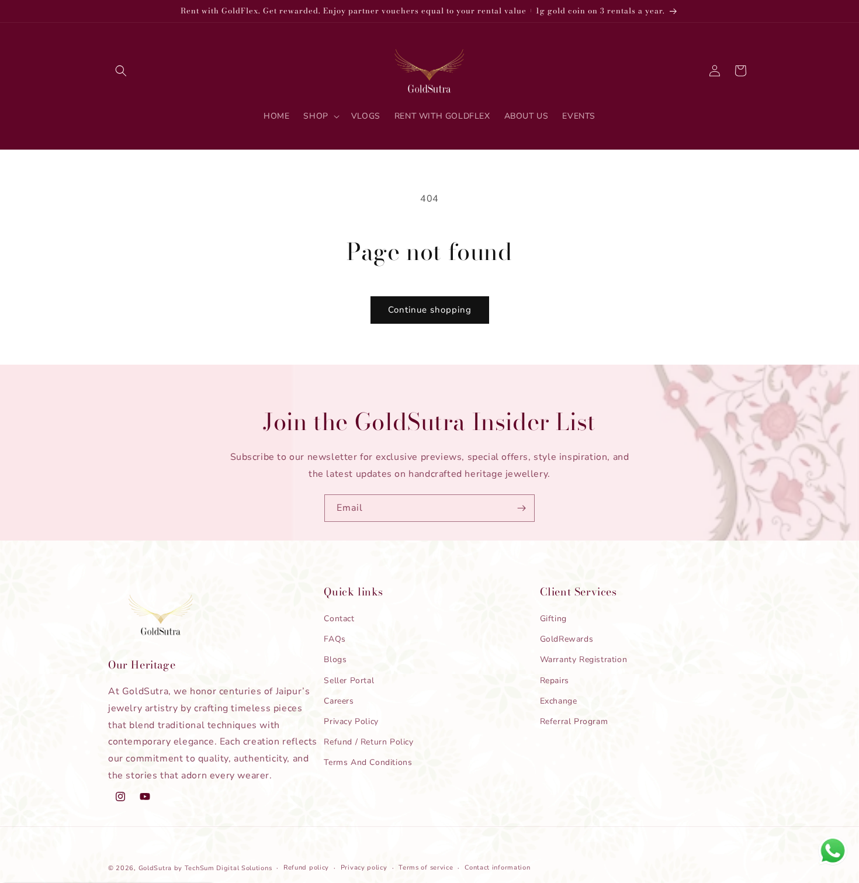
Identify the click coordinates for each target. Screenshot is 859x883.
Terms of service (426, 867)
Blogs (335, 659)
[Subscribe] (521, 508)
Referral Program (574, 721)
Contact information (497, 867)
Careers (339, 701)
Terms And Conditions (368, 762)
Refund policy (306, 867)
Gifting (553, 618)
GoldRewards (567, 639)
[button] (121, 71)
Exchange (558, 701)
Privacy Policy (351, 721)
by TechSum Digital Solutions (223, 868)
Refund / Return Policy (368, 741)
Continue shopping (430, 310)
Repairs (554, 680)
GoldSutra (155, 868)
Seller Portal (349, 680)
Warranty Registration (584, 659)
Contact (339, 618)
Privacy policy (364, 867)
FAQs (334, 639)
